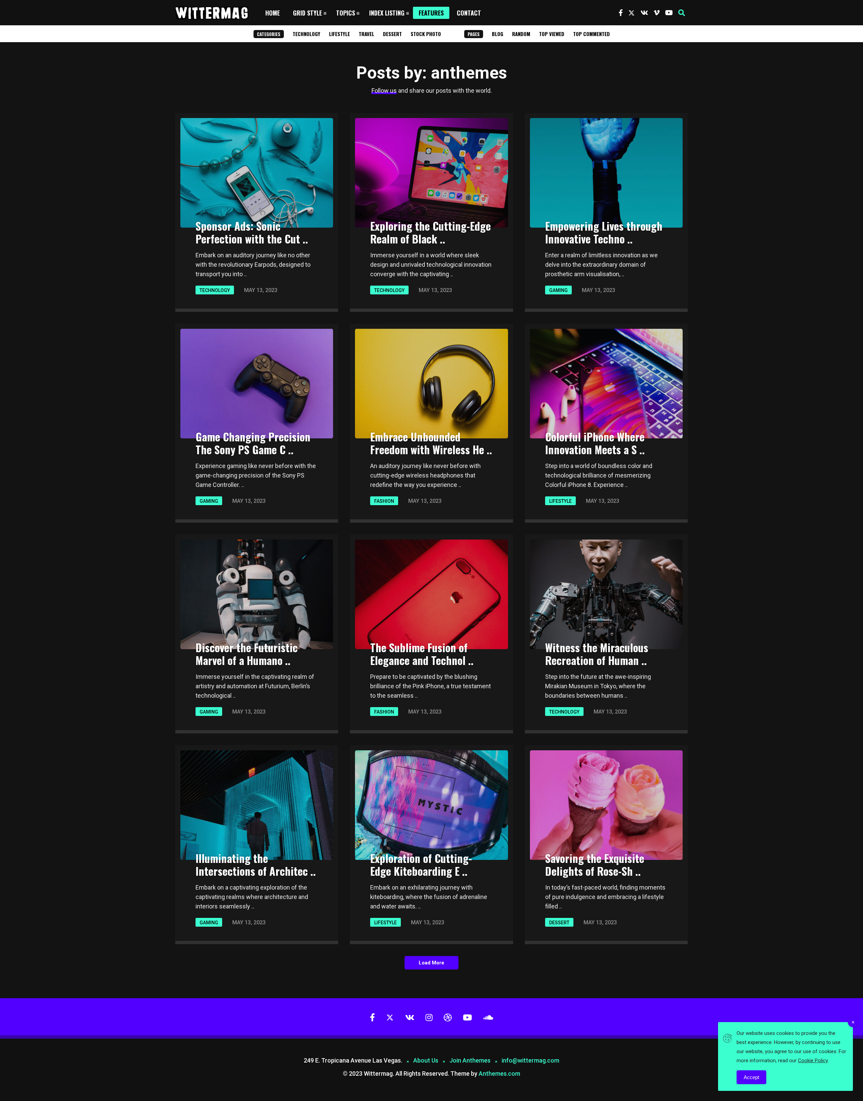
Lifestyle (339, 33)
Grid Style (307, 12)
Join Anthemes (469, 1060)
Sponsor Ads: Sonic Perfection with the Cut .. (252, 232)
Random (521, 33)
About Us (425, 1060)
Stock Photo (426, 33)
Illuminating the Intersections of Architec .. (256, 864)
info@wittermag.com (530, 1060)
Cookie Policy (813, 1060)
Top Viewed (551, 33)
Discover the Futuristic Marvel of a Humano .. (247, 653)
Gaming (558, 290)
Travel (366, 33)
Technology (306, 33)
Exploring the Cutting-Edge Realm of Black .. (430, 232)
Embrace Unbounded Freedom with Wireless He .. (431, 443)
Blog (497, 33)
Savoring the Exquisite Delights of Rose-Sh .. (594, 864)
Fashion (384, 501)
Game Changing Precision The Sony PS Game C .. (253, 443)
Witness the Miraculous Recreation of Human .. (596, 653)
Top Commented (591, 33)
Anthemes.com (499, 1073)
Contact (469, 12)
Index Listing (387, 12)
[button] (682, 13)
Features (431, 12)
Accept (751, 1077)
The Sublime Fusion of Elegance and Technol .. (422, 653)
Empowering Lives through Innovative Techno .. (603, 232)
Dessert (392, 33)
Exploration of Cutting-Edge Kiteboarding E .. (421, 864)
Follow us (384, 90)
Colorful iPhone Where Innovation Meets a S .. (595, 443)
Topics (345, 12)
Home (272, 12)
